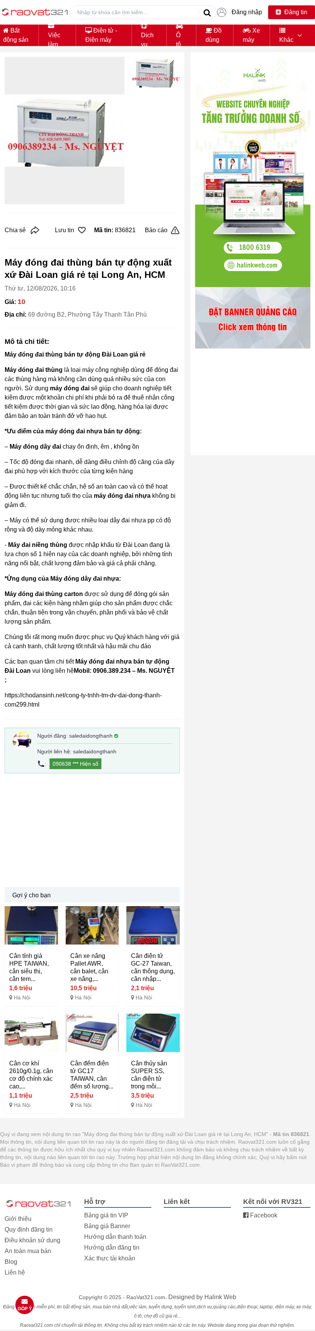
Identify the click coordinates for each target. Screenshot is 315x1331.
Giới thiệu (18, 1218)
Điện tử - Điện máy (101, 35)
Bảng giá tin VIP (106, 1215)
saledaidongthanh (91, 736)
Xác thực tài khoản (109, 1258)
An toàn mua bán (28, 1251)
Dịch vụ (147, 40)
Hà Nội (22, 997)
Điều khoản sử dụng (32, 1240)
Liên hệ (15, 1272)
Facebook (263, 1215)
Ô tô (178, 40)
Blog (11, 1261)
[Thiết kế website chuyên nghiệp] (252, 172)
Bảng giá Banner (107, 1226)
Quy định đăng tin (29, 1229)
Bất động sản (15, 35)
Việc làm (54, 40)
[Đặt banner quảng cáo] (252, 317)
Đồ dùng (214, 35)
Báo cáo (156, 230)
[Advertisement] (92, 830)
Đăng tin (295, 12)
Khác (286, 39)
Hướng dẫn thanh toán (115, 1237)
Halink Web (220, 1297)
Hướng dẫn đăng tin (111, 1247)
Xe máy (251, 35)
